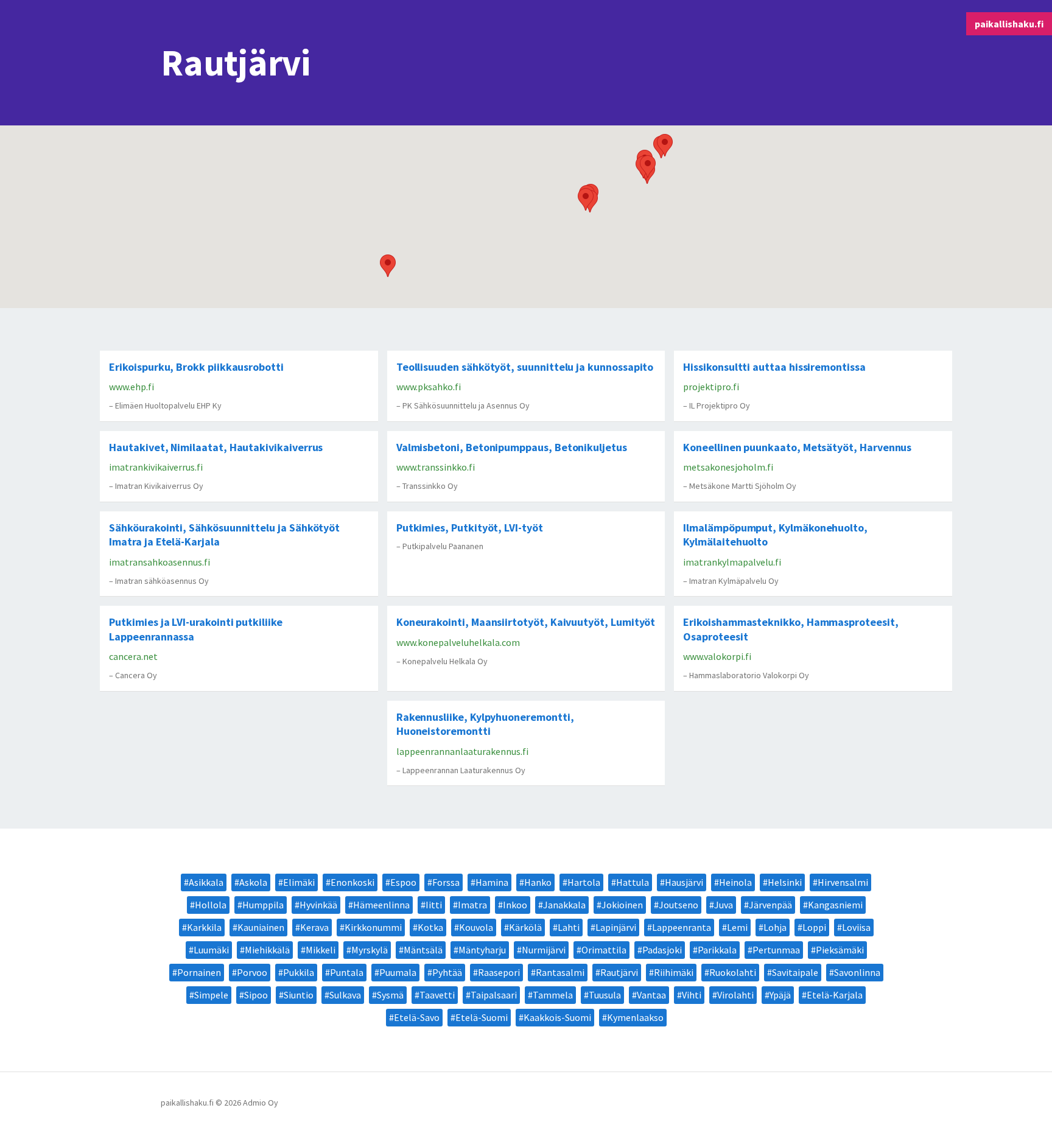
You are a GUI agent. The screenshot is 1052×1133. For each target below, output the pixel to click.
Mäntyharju (482, 950)
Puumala (397, 972)
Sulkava (345, 995)
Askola (253, 882)
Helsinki (785, 882)
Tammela (553, 995)
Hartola (583, 882)
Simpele (211, 995)
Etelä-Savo (417, 1017)
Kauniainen (260, 927)
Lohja (775, 927)
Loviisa (856, 927)
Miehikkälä (267, 950)
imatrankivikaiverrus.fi (156, 467)
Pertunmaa (776, 950)
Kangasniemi (835, 905)
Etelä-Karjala (835, 995)
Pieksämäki (840, 950)
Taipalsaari (494, 995)
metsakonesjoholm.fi (728, 467)
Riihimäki (673, 972)
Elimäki (299, 882)
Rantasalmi (560, 972)
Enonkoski (352, 882)
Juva (723, 905)
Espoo (403, 882)
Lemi (737, 927)
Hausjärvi (684, 882)
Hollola (210, 905)
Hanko (538, 882)
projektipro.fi (711, 387)
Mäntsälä (423, 950)
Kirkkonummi (373, 927)
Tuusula (605, 995)
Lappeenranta (681, 927)
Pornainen (199, 972)
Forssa (446, 882)
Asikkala (206, 882)
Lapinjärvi (615, 927)
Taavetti (437, 995)
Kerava (314, 927)
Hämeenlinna (381, 905)
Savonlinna (857, 972)
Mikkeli (320, 950)
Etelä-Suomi (481, 1017)
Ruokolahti (732, 972)
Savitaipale (795, 972)
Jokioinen (622, 905)
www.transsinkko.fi (435, 467)
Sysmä (390, 995)
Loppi (814, 927)
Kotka (430, 927)
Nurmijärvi (544, 950)
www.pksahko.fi (428, 387)
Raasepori (499, 972)
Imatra (472, 905)
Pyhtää (447, 972)
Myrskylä (369, 950)
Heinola (735, 882)
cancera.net (133, 656)
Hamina (491, 882)
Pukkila (298, 972)
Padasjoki (662, 950)
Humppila (263, 905)
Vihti (691, 995)
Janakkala (564, 905)
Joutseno (678, 905)
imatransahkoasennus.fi (159, 562)
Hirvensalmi (843, 882)
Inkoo (515, 905)
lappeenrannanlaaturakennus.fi (462, 751)
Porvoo (252, 972)
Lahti (569, 927)
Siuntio (299, 995)
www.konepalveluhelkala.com (458, 642)
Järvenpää (770, 905)
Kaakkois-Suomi (557, 1017)
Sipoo (256, 995)
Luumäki (211, 950)
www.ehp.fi (131, 387)
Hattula (632, 882)
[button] (388, 265)
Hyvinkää (318, 905)
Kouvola (476, 927)
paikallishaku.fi (1009, 24)
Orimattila (603, 950)
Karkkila (204, 927)
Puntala (346, 972)
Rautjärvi (619, 972)
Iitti (434, 905)
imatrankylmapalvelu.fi (732, 562)
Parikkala (717, 950)
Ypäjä (780, 995)
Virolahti (735, 995)
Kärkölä (525, 927)
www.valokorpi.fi (717, 656)
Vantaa (651, 995)
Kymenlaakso (635, 1017)
